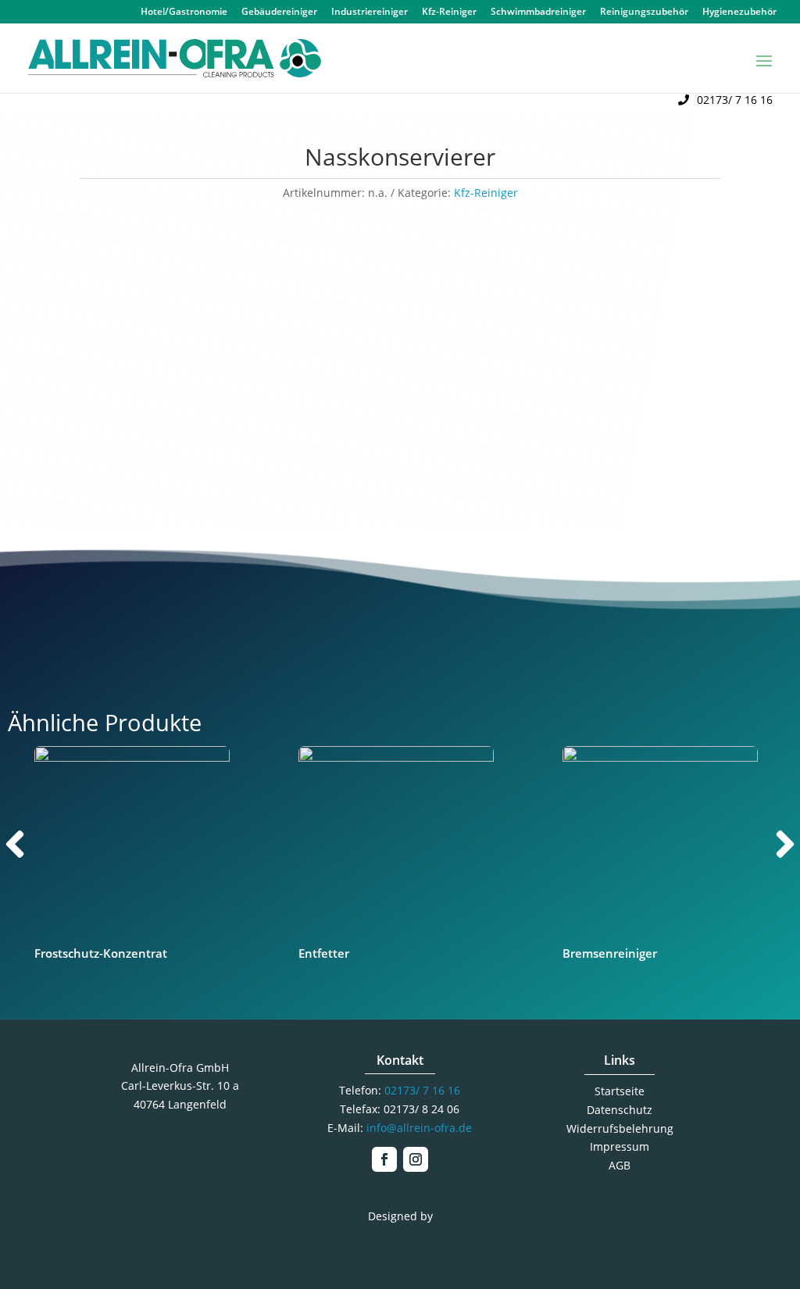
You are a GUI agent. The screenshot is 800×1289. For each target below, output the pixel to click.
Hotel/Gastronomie (184, 12)
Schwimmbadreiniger (538, 12)
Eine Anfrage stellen (598, 476)
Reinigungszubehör (644, 12)
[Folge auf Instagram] (415, 1159)
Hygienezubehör (739, 12)
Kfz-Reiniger (449, 12)
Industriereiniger (369, 12)
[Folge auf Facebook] (384, 1159)
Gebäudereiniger (279, 12)
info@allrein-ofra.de (419, 1127)
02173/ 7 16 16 (735, 99)
